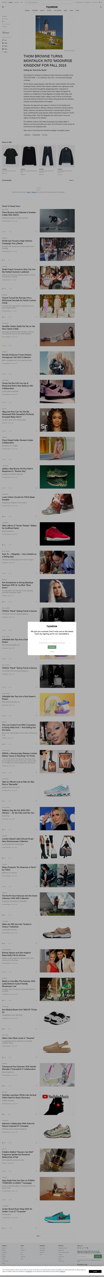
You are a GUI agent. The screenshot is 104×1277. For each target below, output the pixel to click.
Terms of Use (54, 642)
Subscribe (52, 647)
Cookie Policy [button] (29, 1271)
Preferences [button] (62, 1271)
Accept (95, 1271)
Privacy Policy (62, 642)
